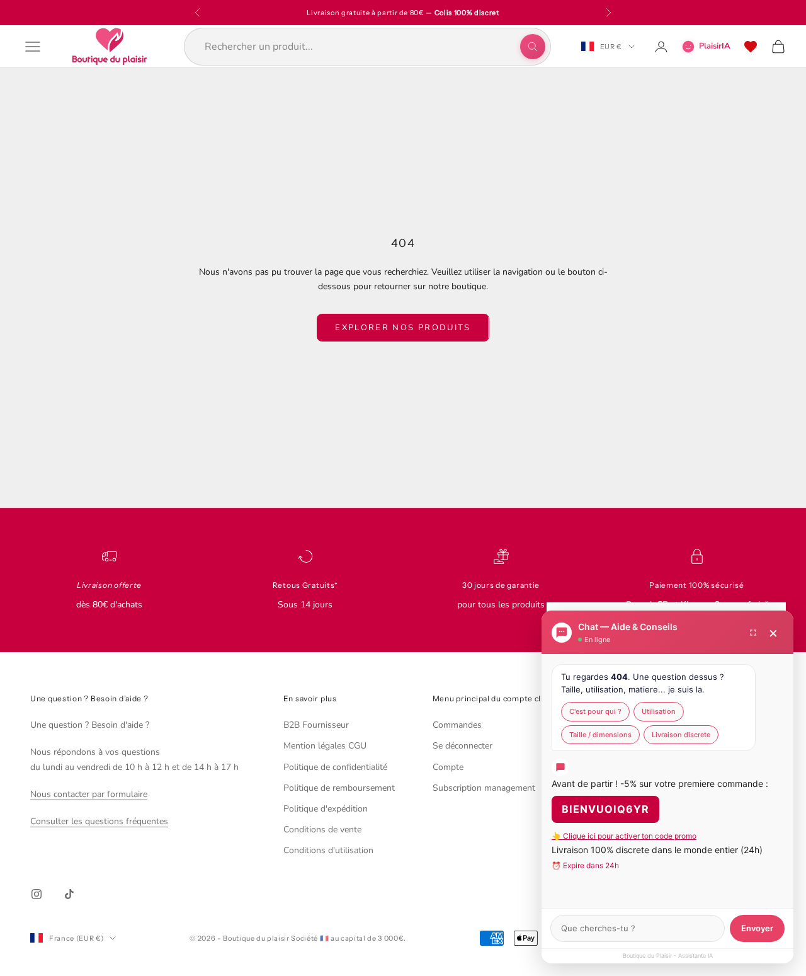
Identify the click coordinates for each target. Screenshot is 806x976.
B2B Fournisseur (316, 725)
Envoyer (757, 928)
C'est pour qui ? (595, 711)
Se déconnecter (462, 746)
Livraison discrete (681, 734)
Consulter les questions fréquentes (99, 821)
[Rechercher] (532, 46)
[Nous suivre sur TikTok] (69, 894)
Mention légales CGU (324, 746)
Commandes (457, 725)
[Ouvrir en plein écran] (753, 632)
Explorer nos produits (402, 327)
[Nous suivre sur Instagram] (36, 894)
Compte (448, 767)
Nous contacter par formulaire (88, 794)
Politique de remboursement (339, 788)
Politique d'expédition (325, 809)
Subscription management (484, 788)
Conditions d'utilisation (328, 850)
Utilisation (659, 711)
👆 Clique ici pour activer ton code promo (624, 836)
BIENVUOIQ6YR (605, 809)
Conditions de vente (322, 829)
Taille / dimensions (600, 734)
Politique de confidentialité (335, 767)
